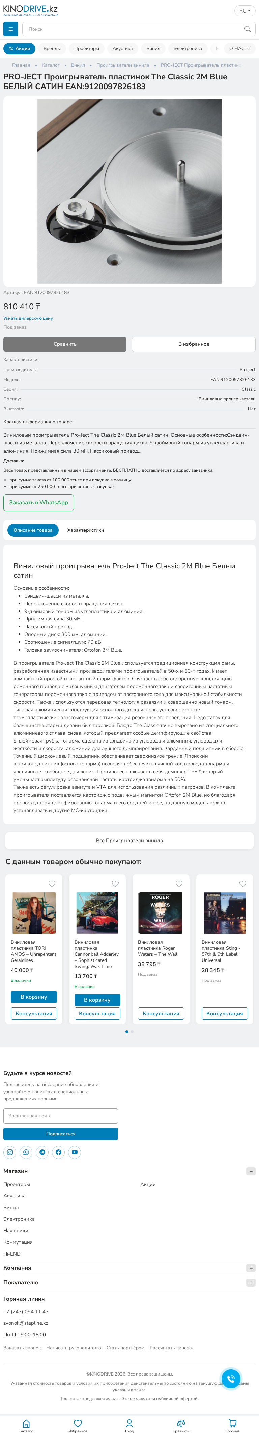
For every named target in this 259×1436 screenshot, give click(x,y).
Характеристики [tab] (85, 530)
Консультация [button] (34, 1013)
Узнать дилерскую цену (28, 318)
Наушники (15, 1230)
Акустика (123, 48)
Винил (153, 48)
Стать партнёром (125, 1348)
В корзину (34, 997)
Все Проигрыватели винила (129, 840)
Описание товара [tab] (33, 530)
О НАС (236, 48)
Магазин (15, 1171)
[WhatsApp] (26, 1152)
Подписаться (61, 1133)
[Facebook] (58, 1152)
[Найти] (247, 29)
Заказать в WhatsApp (38, 502)
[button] (246, 105)
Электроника (188, 48)
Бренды (52, 48)
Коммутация (18, 1242)
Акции (23, 48)
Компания (17, 1268)
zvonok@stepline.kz (25, 1323)
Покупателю (20, 1282)
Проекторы (86, 48)
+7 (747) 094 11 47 (26, 1311)
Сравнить (65, 344)
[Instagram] (9, 1152)
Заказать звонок (22, 1348)
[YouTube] (74, 1152)
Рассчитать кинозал (172, 1348)
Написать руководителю (73, 1348)
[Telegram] (42, 1152)
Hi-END (12, 1253)
